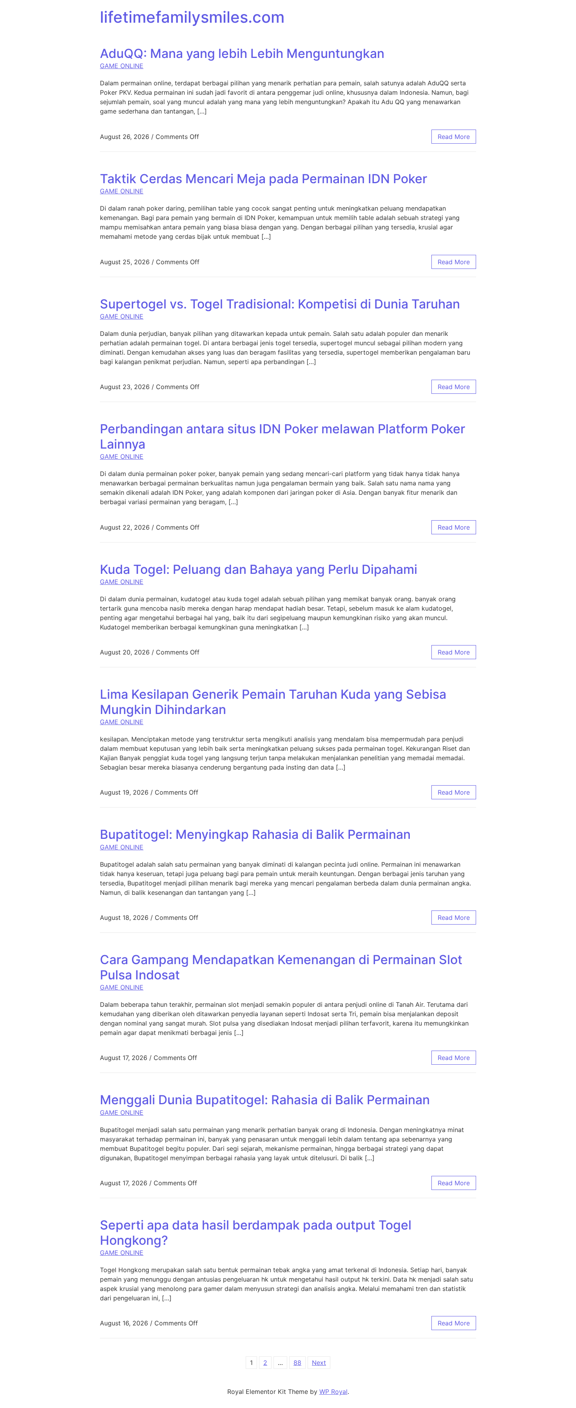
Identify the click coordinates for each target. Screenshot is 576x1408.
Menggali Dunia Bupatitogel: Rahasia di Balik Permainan (265, 1099)
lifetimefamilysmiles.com (192, 17)
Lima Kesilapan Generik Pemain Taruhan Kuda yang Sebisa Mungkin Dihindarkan (273, 702)
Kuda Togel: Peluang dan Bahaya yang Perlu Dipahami (258, 569)
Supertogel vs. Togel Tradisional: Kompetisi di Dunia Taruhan (280, 304)
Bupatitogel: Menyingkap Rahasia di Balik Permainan (255, 834)
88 (297, 1363)
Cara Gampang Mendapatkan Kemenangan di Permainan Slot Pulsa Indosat (281, 967)
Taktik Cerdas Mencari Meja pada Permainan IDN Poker (263, 178)
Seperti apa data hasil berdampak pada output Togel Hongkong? (255, 1232)
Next (319, 1363)
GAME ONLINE (121, 66)
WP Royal (333, 1391)
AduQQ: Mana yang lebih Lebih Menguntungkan (242, 53)
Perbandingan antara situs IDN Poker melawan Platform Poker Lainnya (282, 436)
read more (454, 137)
